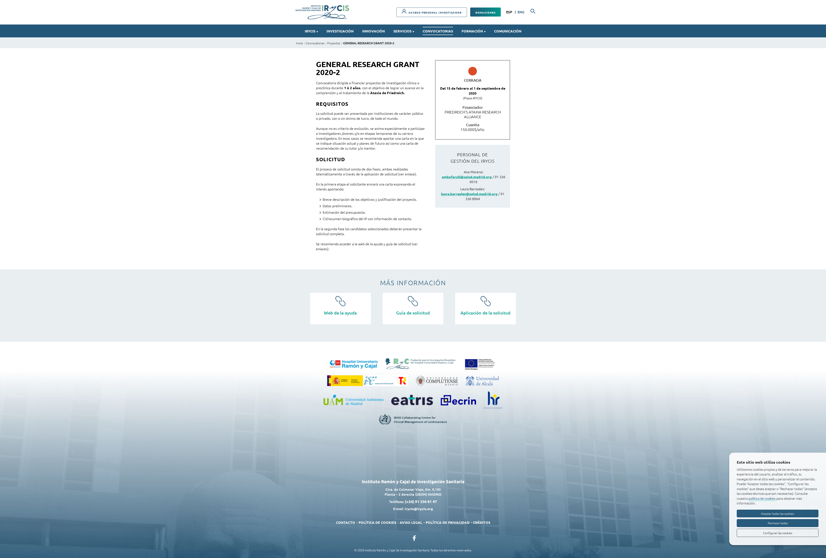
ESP (509, 11)
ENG (521, 11)
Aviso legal (411, 522)
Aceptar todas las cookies (777, 513)
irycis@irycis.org (419, 508)
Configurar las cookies (777, 533)
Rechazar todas (778, 523)
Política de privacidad (448, 522)
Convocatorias (438, 31)
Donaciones (485, 12)
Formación (473, 31)
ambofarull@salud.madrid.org (467, 177)
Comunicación (507, 31)
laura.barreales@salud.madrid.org (469, 194)
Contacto (345, 522)
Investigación (340, 31)
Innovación (373, 31)
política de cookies (762, 498)
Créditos (481, 522)
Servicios (403, 31)
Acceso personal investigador (434, 12)
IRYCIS (311, 31)
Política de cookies (377, 522)
